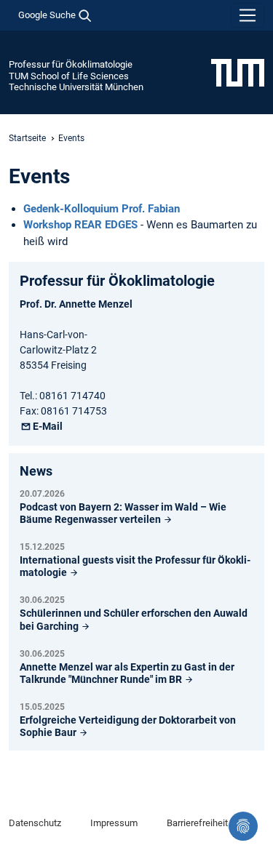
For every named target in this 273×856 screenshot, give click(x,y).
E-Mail (48, 426)
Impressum (114, 822)
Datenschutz (35, 822)
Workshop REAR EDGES (80, 224)
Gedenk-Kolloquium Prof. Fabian (101, 208)
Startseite (27, 138)
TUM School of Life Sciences (69, 76)
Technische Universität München (76, 86)
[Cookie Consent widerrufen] (243, 826)
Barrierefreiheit (197, 822)
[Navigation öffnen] (247, 15)
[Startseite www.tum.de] (237, 72)
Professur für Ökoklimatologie (70, 64)
